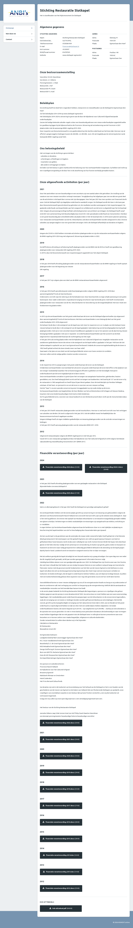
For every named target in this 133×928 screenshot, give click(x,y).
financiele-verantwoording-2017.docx (62, 805)
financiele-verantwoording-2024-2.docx (107, 468)
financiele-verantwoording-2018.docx (62, 789)
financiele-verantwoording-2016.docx (62, 822)
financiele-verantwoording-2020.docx (62, 756)
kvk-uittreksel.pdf (62, 908)
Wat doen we (11, 34)
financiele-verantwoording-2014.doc (62, 855)
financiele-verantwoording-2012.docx (62, 888)
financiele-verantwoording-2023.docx (62, 493)
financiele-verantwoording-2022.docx (62, 723)
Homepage (10, 28)
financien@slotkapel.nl (71, 46)
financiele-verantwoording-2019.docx (62, 772)
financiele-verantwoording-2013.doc (62, 872)
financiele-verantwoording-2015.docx (62, 839)
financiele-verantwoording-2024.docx (62, 467)
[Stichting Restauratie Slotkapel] (19, 13)
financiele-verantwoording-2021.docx (62, 739)
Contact (9, 39)
